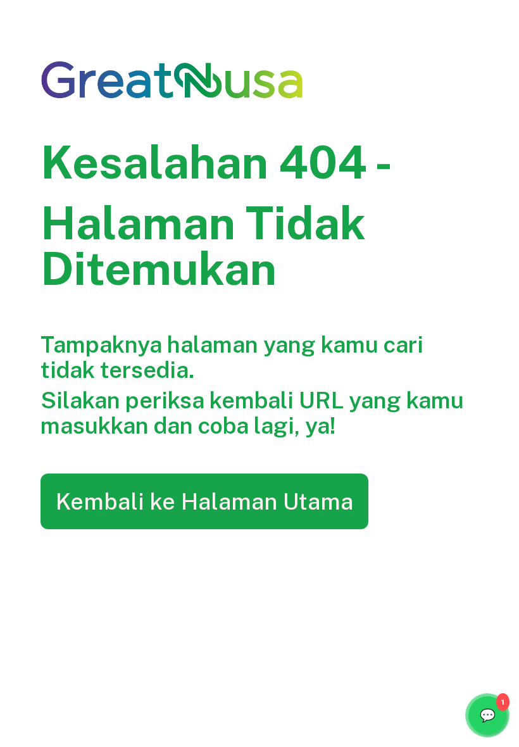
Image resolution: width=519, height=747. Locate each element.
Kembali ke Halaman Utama (204, 501)
